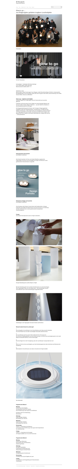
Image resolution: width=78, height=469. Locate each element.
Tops (19, 7)
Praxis (27, 7)
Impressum (28, 466)
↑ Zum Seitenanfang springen (20, 466)
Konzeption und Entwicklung (40, 466)
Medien (33, 7)
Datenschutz (33, 466)
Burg (30, 7)
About (17, 7)
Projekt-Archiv (23, 7)
